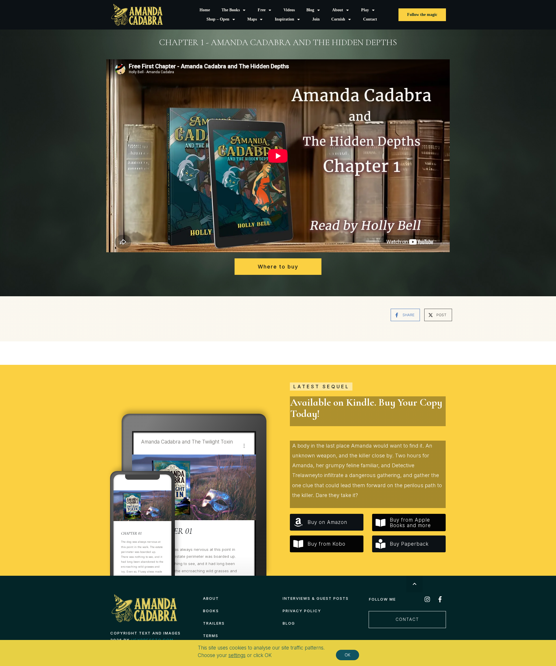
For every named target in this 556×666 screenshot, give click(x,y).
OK (347, 654)
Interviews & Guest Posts (316, 598)
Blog (289, 623)
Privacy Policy (302, 610)
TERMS (210, 635)
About (211, 598)
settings (237, 655)
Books (211, 610)
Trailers (214, 623)
